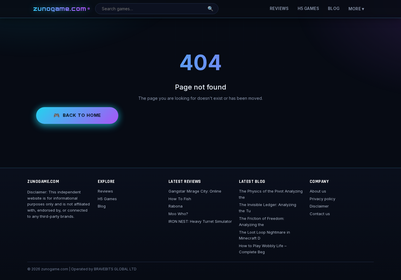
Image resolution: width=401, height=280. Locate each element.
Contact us (320, 213)
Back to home (82, 115)
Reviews (279, 8)
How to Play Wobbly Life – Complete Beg (263, 248)
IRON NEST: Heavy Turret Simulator (200, 221)
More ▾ (356, 8)
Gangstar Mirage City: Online (195, 191)
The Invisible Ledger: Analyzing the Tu (267, 207)
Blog (334, 8)
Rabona (176, 206)
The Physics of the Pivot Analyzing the (271, 194)
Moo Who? (178, 213)
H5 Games (308, 8)
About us (318, 191)
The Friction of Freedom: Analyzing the (261, 221)
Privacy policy (322, 198)
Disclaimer (319, 206)
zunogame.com (60, 9)
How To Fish (180, 198)
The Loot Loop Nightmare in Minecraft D (264, 235)
